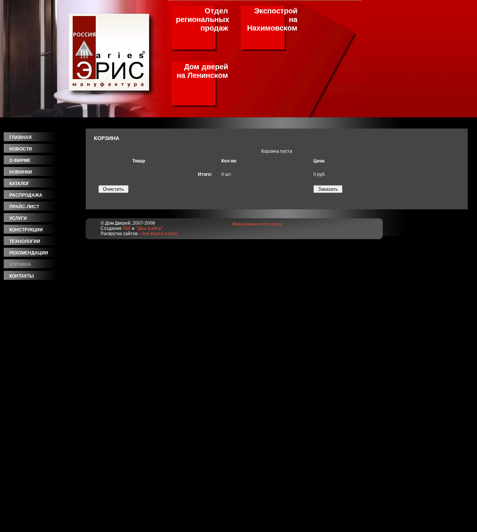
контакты (21, 276)
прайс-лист (24, 206)
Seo (145, 233)
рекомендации (28, 253)
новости (20, 149)
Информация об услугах (257, 224)
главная (20, 137)
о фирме (20, 160)
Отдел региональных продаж (202, 19)
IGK (127, 228)
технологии (24, 241)
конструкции (26, 229)
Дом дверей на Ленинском (202, 71)
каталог (19, 183)
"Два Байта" (149, 228)
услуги (18, 218)
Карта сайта (164, 233)
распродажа (25, 195)
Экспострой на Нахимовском (272, 19)
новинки (20, 172)
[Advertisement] (45, 418)
